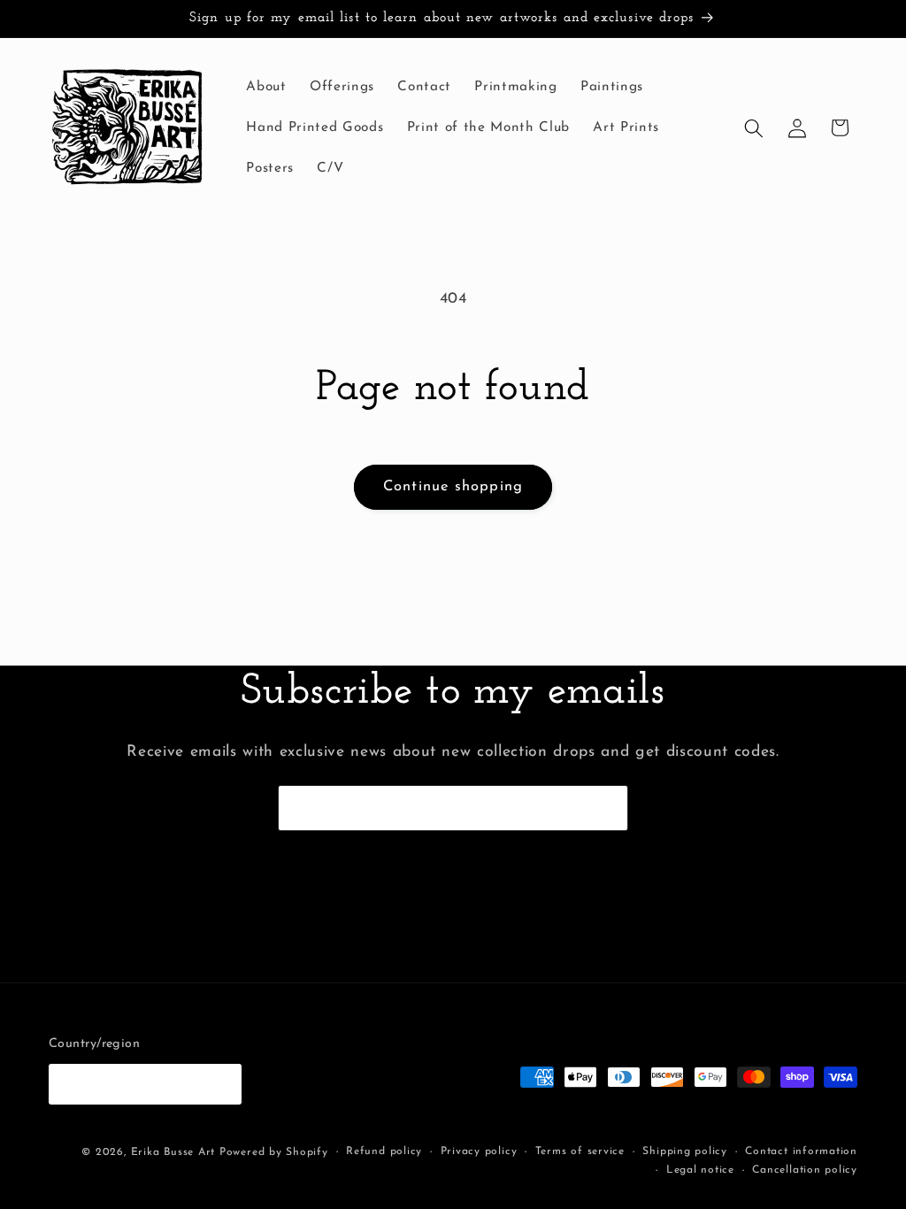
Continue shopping (453, 487)
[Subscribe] (606, 808)
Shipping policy (684, 1151)
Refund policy (384, 1151)
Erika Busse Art (173, 1152)
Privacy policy (479, 1151)
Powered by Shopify (273, 1152)
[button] (754, 127)
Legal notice (700, 1170)
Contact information (801, 1151)
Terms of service (580, 1151)
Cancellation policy (804, 1170)
